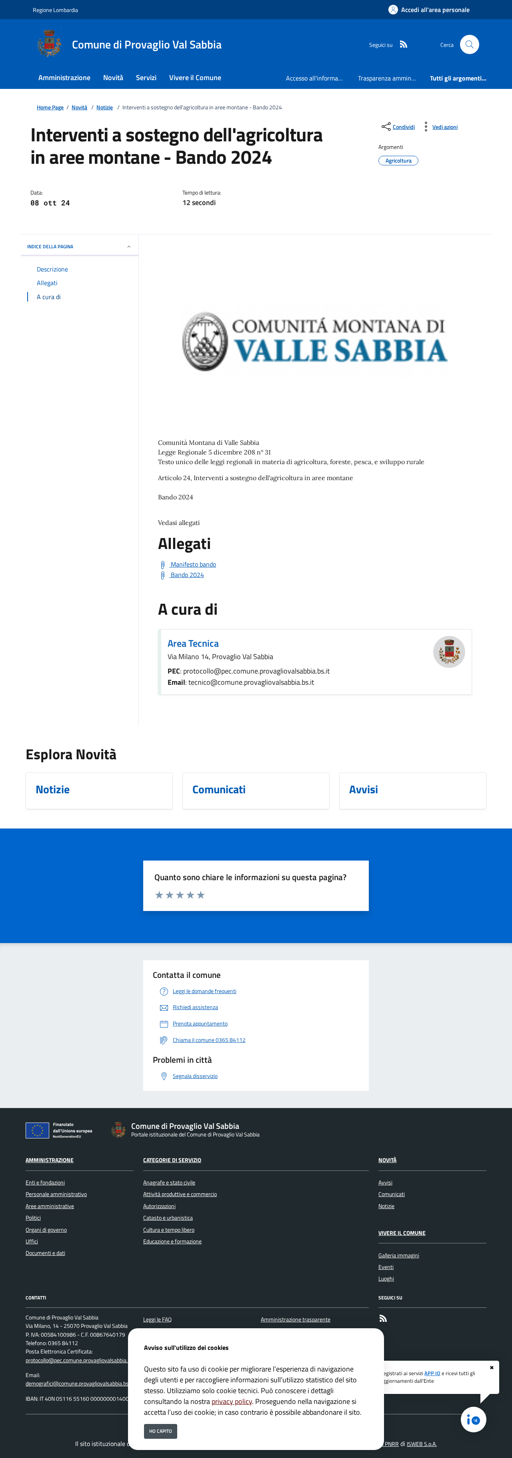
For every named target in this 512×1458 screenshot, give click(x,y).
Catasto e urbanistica (168, 1217)
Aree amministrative (50, 1206)
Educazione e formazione (172, 1241)
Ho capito (160, 1431)
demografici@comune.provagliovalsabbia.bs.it (79, 1383)
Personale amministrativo (56, 1194)
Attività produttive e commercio (180, 1194)
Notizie (104, 107)
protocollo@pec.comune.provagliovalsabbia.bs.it (82, 1360)
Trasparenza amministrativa (391, 78)
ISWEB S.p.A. (422, 1444)
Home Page (50, 107)
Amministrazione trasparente (295, 1319)
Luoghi (386, 1278)
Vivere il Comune (402, 1233)
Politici (33, 1217)
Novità (79, 107)
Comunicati (391, 1194)
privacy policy (232, 1401)
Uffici (32, 1241)
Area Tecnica (193, 643)
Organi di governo (46, 1229)
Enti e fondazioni (45, 1182)
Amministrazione (50, 1160)
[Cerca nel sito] (469, 44)
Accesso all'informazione (319, 78)
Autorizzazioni (159, 1206)
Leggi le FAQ (157, 1319)
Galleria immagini (398, 1255)
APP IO (432, 1373)
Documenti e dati (45, 1253)
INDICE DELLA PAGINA (50, 246)
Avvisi (385, 1182)
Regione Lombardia (55, 10)
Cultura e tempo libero (168, 1229)
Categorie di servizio (172, 1160)
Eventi (386, 1267)
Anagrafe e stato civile (169, 1182)
